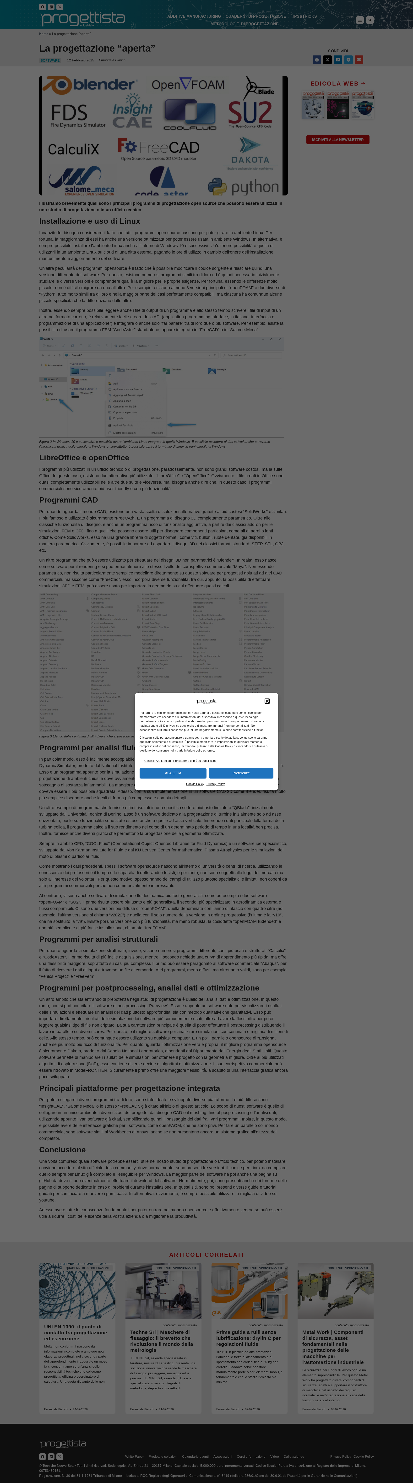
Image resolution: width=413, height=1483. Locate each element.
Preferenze (241, 773)
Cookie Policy (195, 784)
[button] (267, 701)
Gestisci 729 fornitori (157, 761)
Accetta (173, 773)
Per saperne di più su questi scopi (195, 761)
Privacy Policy (215, 784)
